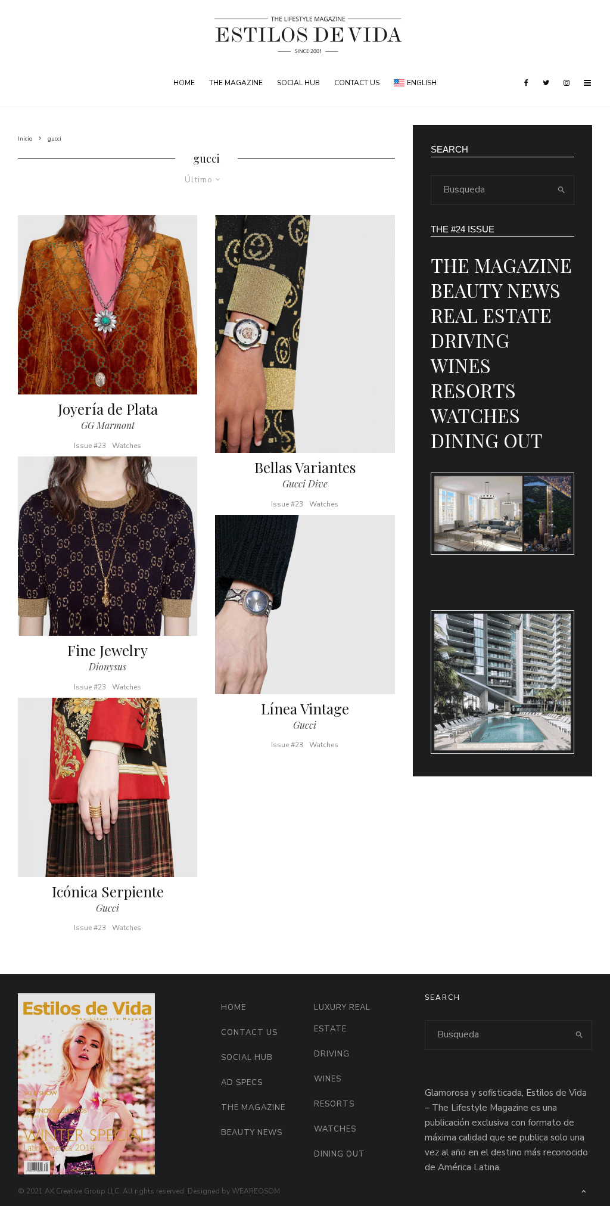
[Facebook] (526, 83)
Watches (126, 445)
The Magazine (236, 83)
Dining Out (487, 440)
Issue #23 (90, 445)
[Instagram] (566, 83)
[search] (561, 190)
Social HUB (298, 83)
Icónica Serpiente (108, 891)
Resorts (473, 390)
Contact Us (356, 83)
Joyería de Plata (108, 409)
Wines (461, 365)
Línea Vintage (305, 708)
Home (184, 83)
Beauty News (496, 290)
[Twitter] (546, 83)
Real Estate (491, 315)
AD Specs (242, 1082)
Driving (470, 340)
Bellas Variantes (305, 467)
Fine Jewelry (107, 650)
